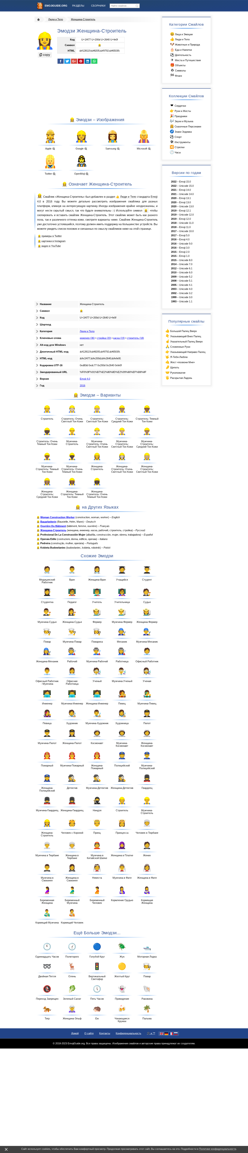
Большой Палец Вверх (181, 331)
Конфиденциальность (128, 1033)
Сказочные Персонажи (185, 126)
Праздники (178, 116)
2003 (173, 289)
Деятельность (180, 55)
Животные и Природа (185, 44)
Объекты (177, 65)
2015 (173, 252)
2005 (173, 285)
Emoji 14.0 (185, 190)
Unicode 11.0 (186, 223)
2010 (173, 272)
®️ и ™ (151, 1033)
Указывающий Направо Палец (185, 352)
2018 (173, 223)
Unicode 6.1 (185, 268)
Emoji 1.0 (184, 256)
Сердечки (178, 105)
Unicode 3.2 (185, 293)
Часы (175, 152)
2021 (173, 190)
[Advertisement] (97, 90)
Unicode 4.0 (185, 289)
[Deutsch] (166, 1034)
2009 (173, 276)
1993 (173, 301)
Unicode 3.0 (185, 297)
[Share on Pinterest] (81, 61)
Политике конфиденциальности (217, 1149)
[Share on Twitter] (67, 61)
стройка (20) (104, 338)
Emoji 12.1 (185, 210)
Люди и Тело (55, 19)
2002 (173, 293)
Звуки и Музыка (181, 121)
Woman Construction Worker (57, 517)
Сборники (98, 5)
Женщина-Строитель (83, 19)
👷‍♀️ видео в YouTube (49, 246)
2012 (173, 268)
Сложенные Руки (177, 346)
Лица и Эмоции (181, 34)
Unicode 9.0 (185, 243)
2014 (173, 264)
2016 (49, 201)
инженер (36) (87, 338)
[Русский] (175, 1034)
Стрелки (177, 147)
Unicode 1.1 (185, 301)
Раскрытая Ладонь (178, 378)
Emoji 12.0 (185, 219)
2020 (173, 198)
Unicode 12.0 (186, 214)
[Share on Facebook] (61, 61)
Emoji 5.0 (184, 235)
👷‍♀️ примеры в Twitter (50, 236)
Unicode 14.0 (186, 194)
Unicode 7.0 (185, 264)
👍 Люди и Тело (126, 196)
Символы (178, 70)
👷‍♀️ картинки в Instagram (52, 241)
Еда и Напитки (181, 49)
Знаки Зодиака (180, 131)
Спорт (176, 137)
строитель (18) (135, 338)
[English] (161, 1034)
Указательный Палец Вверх (184, 341)
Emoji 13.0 (185, 202)
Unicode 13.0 (186, 206)
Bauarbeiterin (48, 521)
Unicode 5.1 (185, 280)
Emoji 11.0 (185, 227)
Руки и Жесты (180, 111)
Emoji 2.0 (184, 252)
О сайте (89, 1033)
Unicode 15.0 (186, 186)
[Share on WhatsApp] (94, 61)
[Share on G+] (74, 61)
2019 (173, 210)
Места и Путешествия (186, 60)
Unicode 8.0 (185, 260)
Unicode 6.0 (185, 272)
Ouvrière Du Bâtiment (53, 526)
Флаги (176, 75)
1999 (173, 297)
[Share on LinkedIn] (88, 61)
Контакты (104, 1033)
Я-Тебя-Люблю (176, 357)
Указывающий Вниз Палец (183, 336)
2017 (173, 231)
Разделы (78, 5)
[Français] (171, 1034)
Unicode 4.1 (185, 285)
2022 (173, 181)
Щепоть (172, 367)
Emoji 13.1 (185, 198)
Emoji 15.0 (185, 181)
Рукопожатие (175, 372)
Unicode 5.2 (185, 276)
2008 (173, 280)
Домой (75, 1033)
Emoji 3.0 (184, 247)
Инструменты (180, 142)
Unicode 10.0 (186, 231)
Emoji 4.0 (85, 378)
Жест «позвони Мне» (180, 362)
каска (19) (119, 338)
